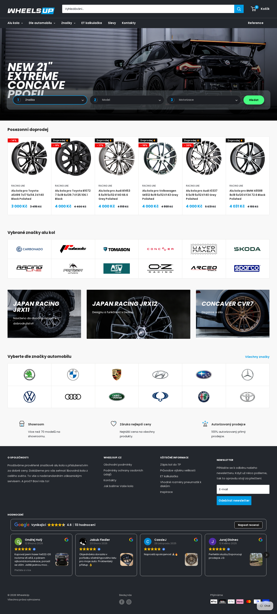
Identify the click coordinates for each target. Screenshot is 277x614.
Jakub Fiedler (100, 540)
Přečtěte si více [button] (23, 570)
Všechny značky (257, 357)
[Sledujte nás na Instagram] (129, 602)
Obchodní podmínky (118, 464)
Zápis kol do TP (170, 464)
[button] (266, 555)
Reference (255, 23)
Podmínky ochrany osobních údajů (123, 472)
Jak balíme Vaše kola (118, 486)
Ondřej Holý (33, 540)
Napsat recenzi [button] (248, 525)
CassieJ (160, 540)
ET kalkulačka (91, 23)
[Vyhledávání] (239, 9)
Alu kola (13, 23)
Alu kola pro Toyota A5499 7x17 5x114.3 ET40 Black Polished (27, 195)
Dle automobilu (40, 23)
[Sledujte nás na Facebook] (121, 602)
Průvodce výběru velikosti (177, 470)
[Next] (269, 175)
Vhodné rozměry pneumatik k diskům (180, 484)
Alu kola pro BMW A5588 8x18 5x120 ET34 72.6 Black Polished (247, 195)
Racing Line (18, 185)
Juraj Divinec (228, 540)
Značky (66, 23)
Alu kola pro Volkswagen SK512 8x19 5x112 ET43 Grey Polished (160, 195)
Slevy (112, 23)
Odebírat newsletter (234, 501)
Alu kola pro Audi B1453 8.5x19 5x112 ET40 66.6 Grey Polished (114, 195)
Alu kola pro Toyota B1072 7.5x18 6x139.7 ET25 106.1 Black (73, 195)
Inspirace (166, 492)
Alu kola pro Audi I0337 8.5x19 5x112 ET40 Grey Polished (201, 195)
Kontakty (129, 23)
